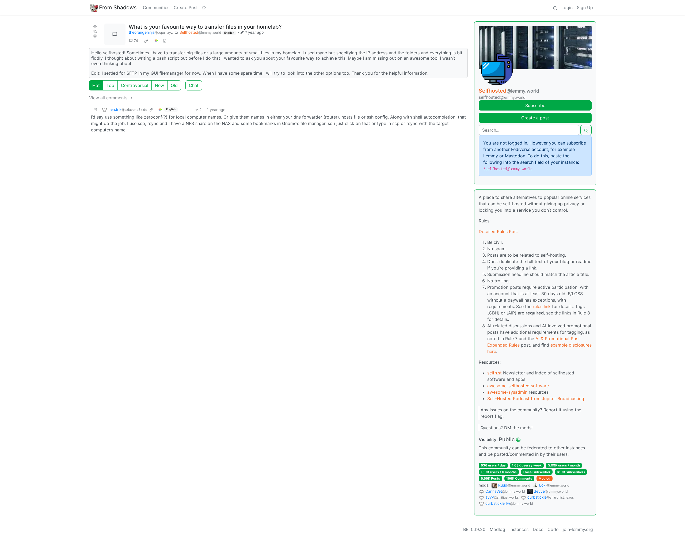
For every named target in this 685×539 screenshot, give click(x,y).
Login (567, 7)
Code (552, 529)
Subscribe (535, 105)
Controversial (134, 85)
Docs (538, 529)
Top (110, 85)
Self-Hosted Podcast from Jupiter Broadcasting (535, 398)
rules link (542, 306)
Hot (96, 85)
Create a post (535, 117)
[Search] (555, 7)
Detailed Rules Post (498, 231)
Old (174, 85)
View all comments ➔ (110, 97)
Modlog (544, 478)
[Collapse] (95, 109)
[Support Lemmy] (204, 7)
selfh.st (494, 372)
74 (136, 40)
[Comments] (114, 34)
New (159, 85)
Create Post (186, 7)
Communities (156, 7)
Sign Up (585, 7)
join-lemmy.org (578, 529)
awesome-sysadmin (507, 392)
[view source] (164, 40)
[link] (146, 40)
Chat (194, 85)
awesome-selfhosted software (518, 385)
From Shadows (117, 7)
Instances (518, 529)
